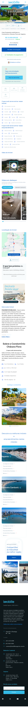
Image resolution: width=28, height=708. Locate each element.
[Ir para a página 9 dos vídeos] (11, 221)
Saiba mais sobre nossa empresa (12, 626)
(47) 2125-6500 (11, 642)
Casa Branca (13, 28)
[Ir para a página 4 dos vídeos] (6, 221)
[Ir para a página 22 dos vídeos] (24, 221)
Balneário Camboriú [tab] (20, 187)
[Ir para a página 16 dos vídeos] (18, 221)
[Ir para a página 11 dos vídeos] (13, 221)
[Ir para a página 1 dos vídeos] (3, 221)
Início (3, 28)
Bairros (5, 473)
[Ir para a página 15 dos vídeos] (17, 221)
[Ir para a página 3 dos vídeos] (5, 221)
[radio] (10, 45)
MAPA (15, 25)
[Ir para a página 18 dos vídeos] (20, 221)
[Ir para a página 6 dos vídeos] (8, 221)
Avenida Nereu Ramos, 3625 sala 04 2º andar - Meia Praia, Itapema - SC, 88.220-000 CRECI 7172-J (12, 679)
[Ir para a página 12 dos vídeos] (14, 221)
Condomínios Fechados (9, 471)
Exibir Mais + (6, 337)
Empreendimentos (8, 468)
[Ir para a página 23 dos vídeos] (25, 221)
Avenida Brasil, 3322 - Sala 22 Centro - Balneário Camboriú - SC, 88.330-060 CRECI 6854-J (14, 658)
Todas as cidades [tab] (7, 187)
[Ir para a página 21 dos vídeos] (23, 221)
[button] (14, 463)
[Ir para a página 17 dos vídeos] (19, 221)
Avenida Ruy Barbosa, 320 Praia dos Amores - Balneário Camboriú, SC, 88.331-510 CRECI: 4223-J (15, 666)
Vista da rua (15, 259)
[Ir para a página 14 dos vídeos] (16, 221)
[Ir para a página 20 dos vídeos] (22, 221)
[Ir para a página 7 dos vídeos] (9, 221)
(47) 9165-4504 (11, 645)
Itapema (7, 28)
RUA (20, 25)
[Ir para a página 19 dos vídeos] (21, 221)
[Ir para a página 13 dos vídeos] (15, 221)
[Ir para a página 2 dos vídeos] (4, 221)
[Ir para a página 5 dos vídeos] (7, 221)
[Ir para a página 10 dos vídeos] (12, 221)
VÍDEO (9, 25)
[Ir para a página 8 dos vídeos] (10, 221)
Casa (18, 28)
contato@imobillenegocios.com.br (15, 648)
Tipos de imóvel (7, 466)
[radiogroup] (14, 45)
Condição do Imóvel (8, 464)
